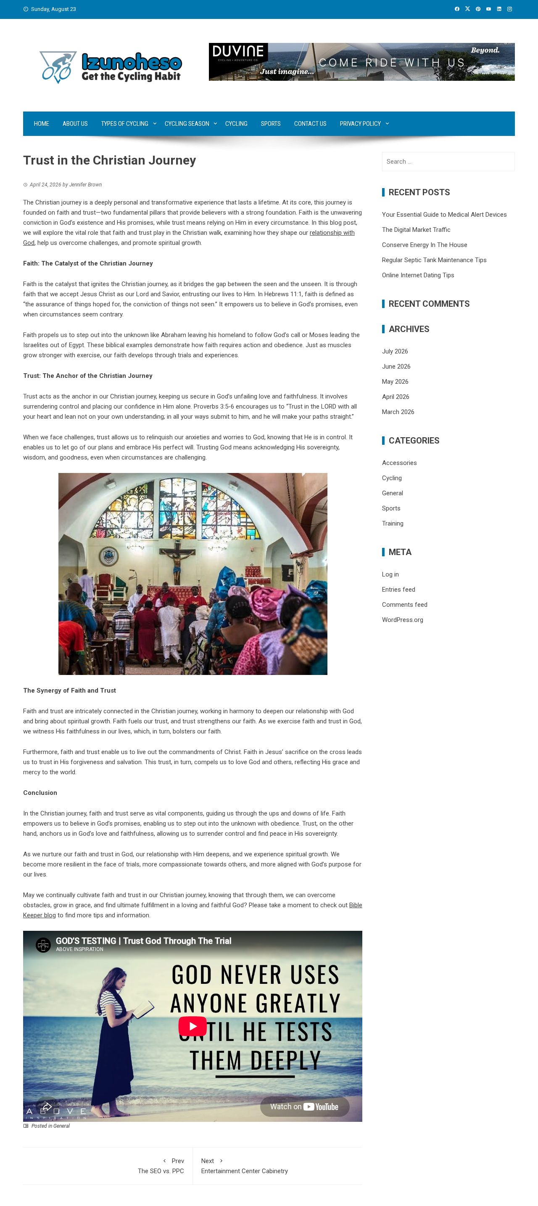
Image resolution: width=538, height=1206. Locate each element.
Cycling (236, 124)
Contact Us (310, 124)
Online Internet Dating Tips (418, 275)
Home (41, 124)
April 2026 (395, 397)
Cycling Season (187, 124)
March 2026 (398, 412)
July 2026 (395, 351)
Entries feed (398, 589)
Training (393, 523)
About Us (75, 124)
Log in (390, 574)
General (61, 1126)
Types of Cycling (124, 124)
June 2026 (396, 366)
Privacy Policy (360, 124)
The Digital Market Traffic (416, 230)
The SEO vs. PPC (161, 1166)
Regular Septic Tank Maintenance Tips (434, 260)
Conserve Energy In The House (424, 245)
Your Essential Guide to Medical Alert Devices (444, 214)
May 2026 (395, 381)
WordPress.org (402, 620)
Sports (271, 124)
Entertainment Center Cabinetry (244, 1166)
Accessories (399, 463)
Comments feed (404, 604)
